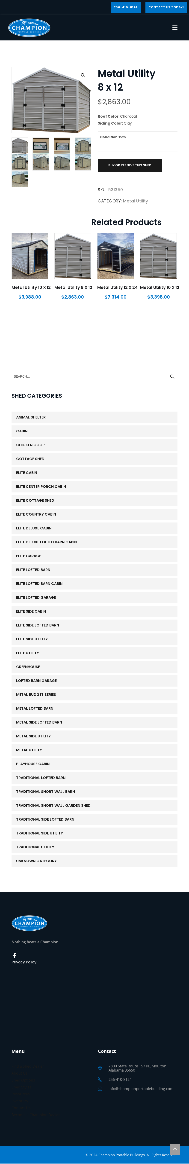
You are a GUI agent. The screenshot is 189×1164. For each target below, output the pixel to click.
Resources (21, 1094)
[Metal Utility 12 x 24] (115, 256)
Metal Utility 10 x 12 (31, 287)
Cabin (21, 431)
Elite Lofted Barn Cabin (39, 583)
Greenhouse (28, 666)
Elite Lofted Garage (36, 597)
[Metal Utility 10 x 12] (30, 256)
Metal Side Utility (33, 736)
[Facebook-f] (15, 955)
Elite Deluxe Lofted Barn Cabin (46, 542)
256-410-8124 (126, 7)
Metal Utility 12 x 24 (117, 287)
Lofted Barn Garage (36, 680)
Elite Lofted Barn (33, 569)
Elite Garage (28, 556)
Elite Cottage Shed (35, 500)
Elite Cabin (26, 472)
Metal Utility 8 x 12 (73, 287)
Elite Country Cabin (36, 514)
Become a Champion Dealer (36, 1114)
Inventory (20, 1100)
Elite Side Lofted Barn (37, 625)
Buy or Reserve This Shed (129, 165)
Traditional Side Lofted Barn (45, 819)
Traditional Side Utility (39, 833)
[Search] (172, 376)
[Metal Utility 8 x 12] (72, 256)
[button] (83, 75)
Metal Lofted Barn (34, 708)
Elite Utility (27, 653)
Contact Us (21, 1107)
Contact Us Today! (166, 7)
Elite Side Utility (32, 639)
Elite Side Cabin (31, 611)
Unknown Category (36, 861)
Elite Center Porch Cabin (41, 486)
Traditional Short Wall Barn (45, 791)
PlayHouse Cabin (33, 764)
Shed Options (23, 1080)
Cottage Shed (30, 458)
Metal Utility (135, 201)
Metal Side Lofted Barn (39, 722)
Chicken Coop (30, 445)
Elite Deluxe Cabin (33, 528)
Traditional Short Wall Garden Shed (53, 805)
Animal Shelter (31, 417)
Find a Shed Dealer (28, 1066)
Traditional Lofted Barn (40, 777)
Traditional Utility (35, 847)
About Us (20, 1073)
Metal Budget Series (36, 694)
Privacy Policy (24, 962)
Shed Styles (21, 1087)
